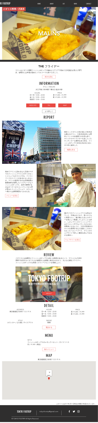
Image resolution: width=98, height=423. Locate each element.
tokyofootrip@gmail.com (48, 411)
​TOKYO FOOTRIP (24, 411)
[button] (51, 4)
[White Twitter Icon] (73, 411)
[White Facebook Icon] (69, 411)
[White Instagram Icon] (78, 411)
